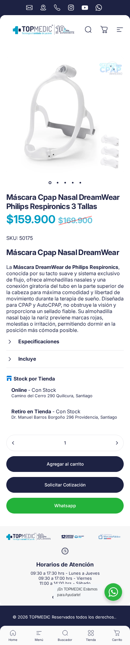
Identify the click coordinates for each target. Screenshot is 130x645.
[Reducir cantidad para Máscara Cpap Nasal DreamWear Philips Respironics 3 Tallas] (13, 443)
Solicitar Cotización (65, 484)
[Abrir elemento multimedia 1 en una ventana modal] (112, 67)
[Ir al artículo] (50, 182)
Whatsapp (65, 505)
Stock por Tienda (34, 378)
